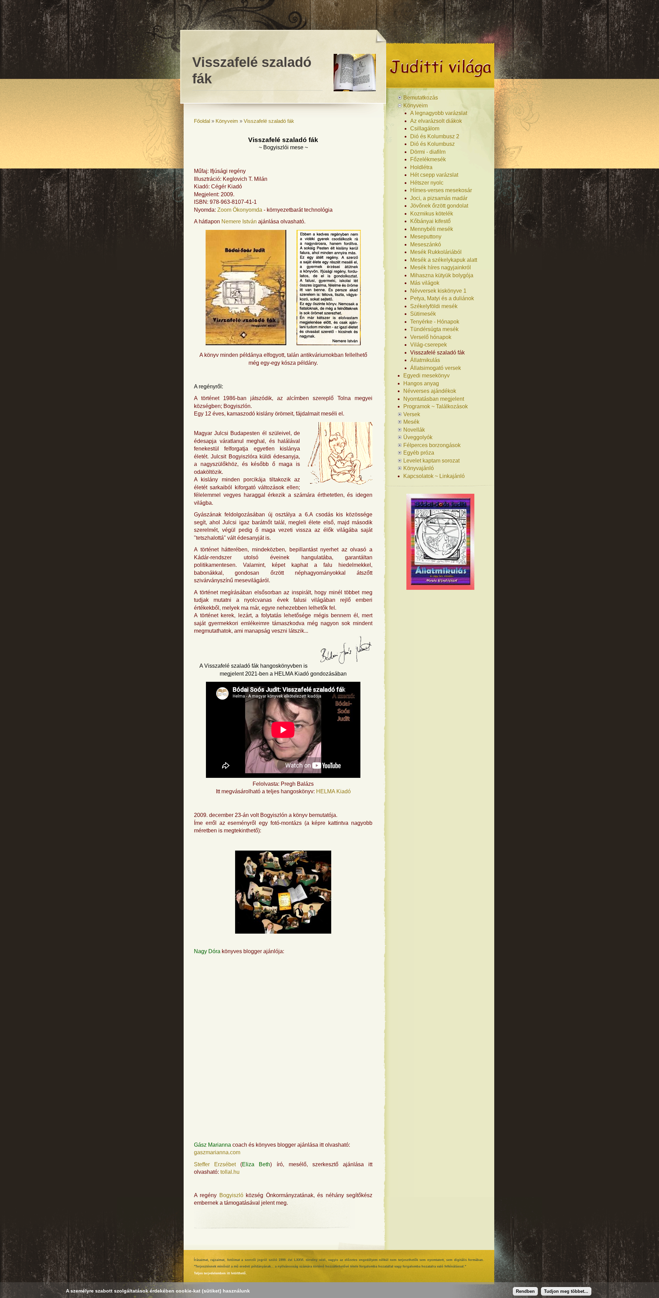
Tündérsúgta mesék (434, 329)
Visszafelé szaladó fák (269, 121)
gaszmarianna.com (217, 1152)
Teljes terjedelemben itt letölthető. (220, 1273)
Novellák (414, 430)
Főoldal (202, 121)
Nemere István (239, 221)
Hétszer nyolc (426, 183)
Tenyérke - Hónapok (434, 322)
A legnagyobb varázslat (438, 113)
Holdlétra (421, 167)
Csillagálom (424, 128)
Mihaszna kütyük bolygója (441, 275)
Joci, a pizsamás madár (438, 198)
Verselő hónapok (430, 337)
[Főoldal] (440, 85)
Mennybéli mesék (431, 229)
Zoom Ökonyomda (239, 210)
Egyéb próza (418, 453)
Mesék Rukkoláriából (436, 252)
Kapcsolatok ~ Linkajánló (434, 476)
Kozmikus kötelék (431, 214)
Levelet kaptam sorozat (431, 461)
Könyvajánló (418, 468)
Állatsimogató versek (435, 368)
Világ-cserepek (428, 345)
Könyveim (227, 121)
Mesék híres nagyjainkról (440, 267)
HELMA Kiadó (333, 791)
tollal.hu (230, 1172)
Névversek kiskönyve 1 (438, 291)
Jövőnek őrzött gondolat (439, 206)
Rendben (525, 1291)
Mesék (411, 422)
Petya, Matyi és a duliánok (442, 298)
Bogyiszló (231, 1195)
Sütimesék (423, 314)
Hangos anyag (421, 383)
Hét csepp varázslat (434, 175)
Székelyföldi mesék (434, 306)
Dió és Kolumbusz (432, 144)
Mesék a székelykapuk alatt (443, 260)
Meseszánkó (425, 244)
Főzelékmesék (428, 159)
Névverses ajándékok (429, 391)
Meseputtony (425, 236)
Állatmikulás (425, 360)
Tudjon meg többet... (566, 1291)
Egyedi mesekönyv (426, 375)
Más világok (424, 283)
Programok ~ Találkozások (435, 406)
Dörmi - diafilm (428, 152)
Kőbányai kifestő (430, 221)
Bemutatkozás (420, 98)
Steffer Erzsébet (215, 1164)
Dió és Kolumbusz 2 (434, 136)
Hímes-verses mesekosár (441, 190)
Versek (411, 414)
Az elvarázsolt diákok (436, 121)
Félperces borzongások (432, 445)
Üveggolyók (417, 437)
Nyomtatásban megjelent (433, 399)
